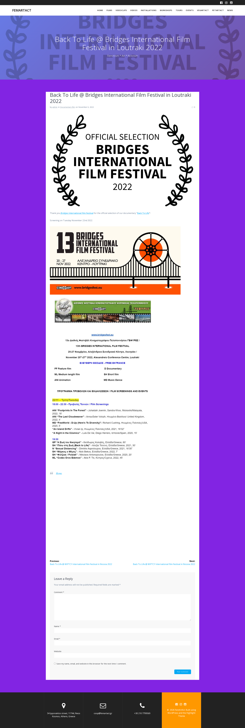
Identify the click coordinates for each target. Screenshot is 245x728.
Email (57, 638)
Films (109, 10)
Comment (59, 592)
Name (57, 626)
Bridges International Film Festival (76, 213)
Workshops (166, 10)
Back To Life (143, 213)
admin (54, 107)
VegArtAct (203, 10)
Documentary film (67, 107)
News (230, 10)
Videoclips (121, 10)
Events (190, 10)
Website (57, 651)
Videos (133, 10)
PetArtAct (218, 10)
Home (100, 10)
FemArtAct (21, 10)
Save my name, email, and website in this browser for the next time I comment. (91, 663)
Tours (179, 10)
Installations (148, 10)
